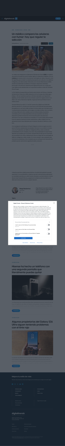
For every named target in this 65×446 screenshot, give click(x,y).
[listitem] (32, 222)
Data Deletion (25, 242)
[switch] (48, 225)
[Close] (54, 203)
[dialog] (32, 223)
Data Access (32, 242)
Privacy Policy (39, 242)
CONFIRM (23, 238)
